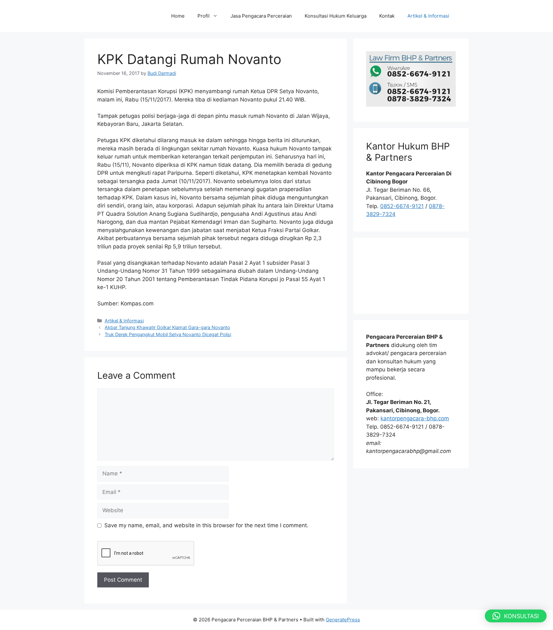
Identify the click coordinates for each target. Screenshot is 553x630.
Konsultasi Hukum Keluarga (335, 16)
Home (178, 16)
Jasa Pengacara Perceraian (261, 16)
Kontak (387, 16)
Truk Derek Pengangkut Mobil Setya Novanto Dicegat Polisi (168, 334)
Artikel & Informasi (428, 16)
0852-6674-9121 (402, 206)
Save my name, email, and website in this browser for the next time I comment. (206, 525)
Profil (203, 16)
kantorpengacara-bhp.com (415, 418)
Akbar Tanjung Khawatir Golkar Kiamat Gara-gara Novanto (167, 327)
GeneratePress (343, 620)
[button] (516, 616)
